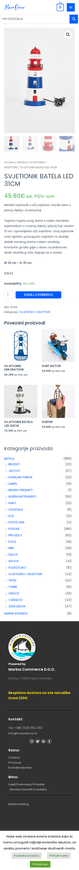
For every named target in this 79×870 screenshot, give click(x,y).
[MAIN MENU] (71, 7)
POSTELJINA (16, 522)
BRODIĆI (14, 464)
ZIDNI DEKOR (16, 606)
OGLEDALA (15, 510)
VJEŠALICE (15, 600)
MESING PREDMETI (20, 490)
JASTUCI (14, 471)
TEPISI (12, 580)
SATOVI (13, 561)
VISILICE (13, 593)
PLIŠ (11, 516)
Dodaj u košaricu (38, 295)
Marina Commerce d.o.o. (31, 669)
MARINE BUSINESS (16, 614)
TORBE (12, 587)
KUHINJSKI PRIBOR (20, 477)
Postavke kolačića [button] (26, 856)
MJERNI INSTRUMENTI (22, 497)
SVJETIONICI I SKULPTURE (25, 574)
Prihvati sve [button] (40, 864)
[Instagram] (31, 741)
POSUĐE (14, 529)
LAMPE (12, 484)
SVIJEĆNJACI (17, 568)
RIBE (11, 548)
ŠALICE (13, 555)
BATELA (9, 459)
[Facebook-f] (49, 741)
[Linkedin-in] (43, 741)
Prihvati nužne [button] (59, 856)
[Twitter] (37, 741)
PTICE (12, 542)
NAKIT (12, 503)
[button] (68, 34)
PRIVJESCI (15, 535)
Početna (10, 162)
